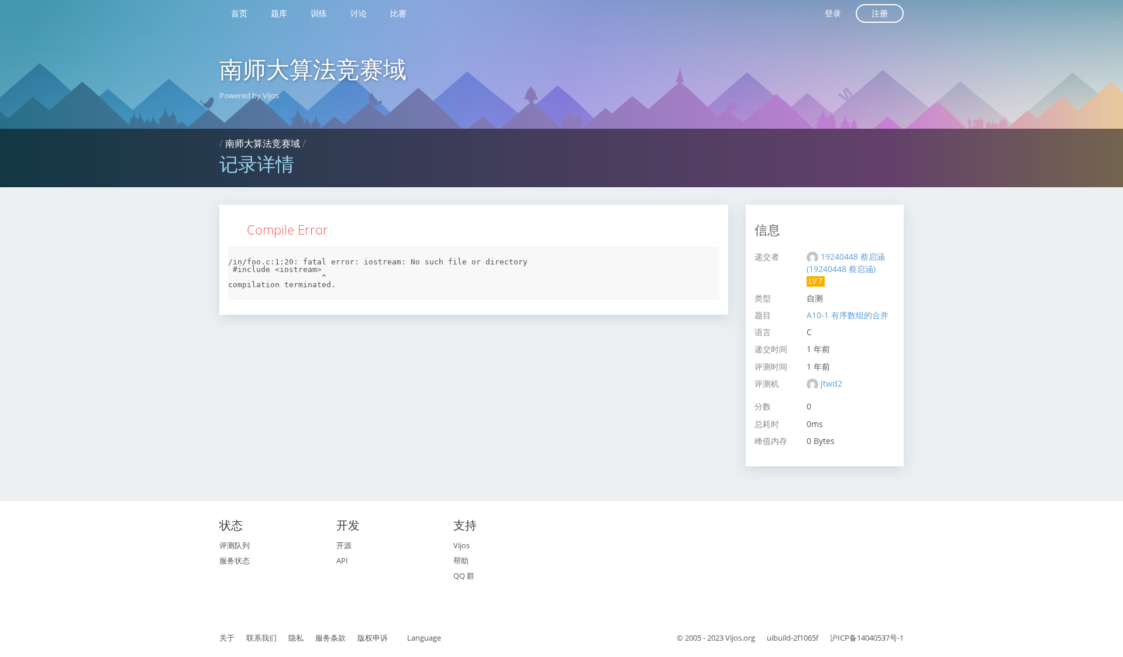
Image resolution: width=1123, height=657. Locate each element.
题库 (279, 13)
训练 (319, 13)
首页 (239, 13)
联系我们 (261, 637)
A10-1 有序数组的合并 (847, 315)
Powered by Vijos (249, 95)
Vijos (461, 545)
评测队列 (234, 545)
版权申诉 (372, 637)
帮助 (461, 560)
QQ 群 (463, 575)
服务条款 (330, 637)
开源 (344, 545)
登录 (833, 13)
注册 (879, 13)
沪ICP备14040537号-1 (867, 637)
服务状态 (234, 560)
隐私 (296, 637)
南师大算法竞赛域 (313, 69)
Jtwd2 (831, 383)
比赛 (398, 13)
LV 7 (815, 281)
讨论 (358, 13)
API (342, 560)
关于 (227, 637)
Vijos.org (740, 637)
